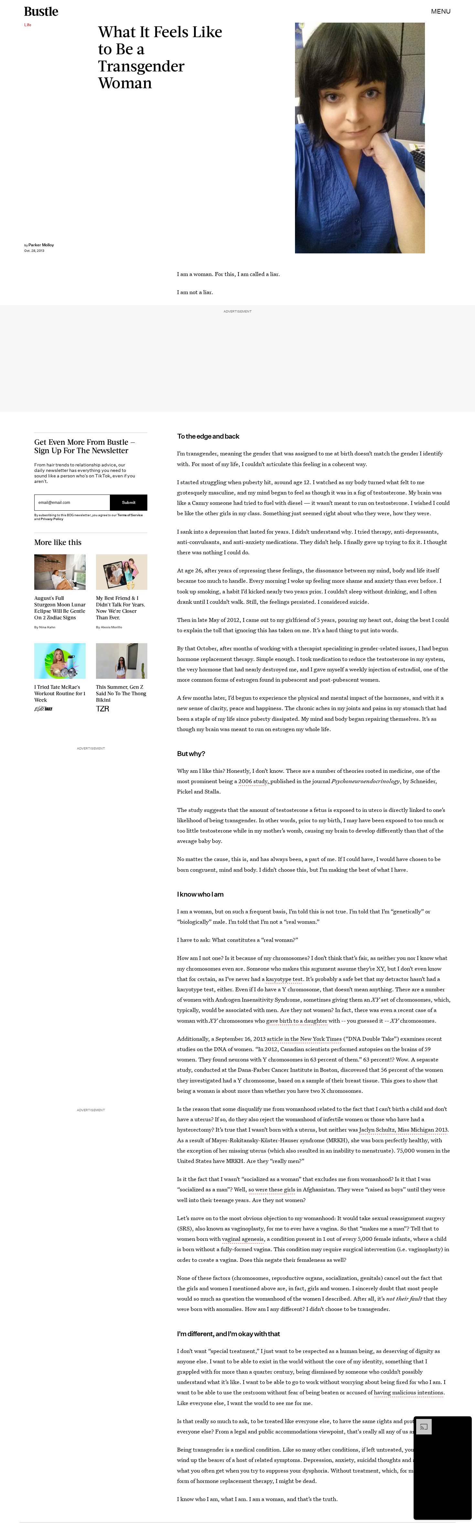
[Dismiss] (464, 1422)
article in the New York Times (304, 1038)
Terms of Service (130, 515)
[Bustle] (41, 11)
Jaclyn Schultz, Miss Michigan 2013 (403, 1129)
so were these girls (271, 1189)
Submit (129, 503)
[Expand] (421, 1422)
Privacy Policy (52, 519)
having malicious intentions (408, 1392)
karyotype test (284, 979)
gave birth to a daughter (296, 1020)
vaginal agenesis (243, 1238)
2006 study (252, 781)
